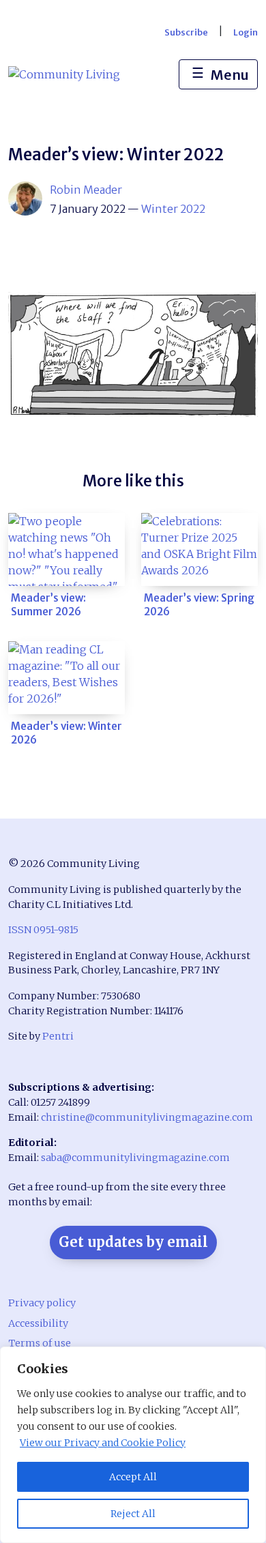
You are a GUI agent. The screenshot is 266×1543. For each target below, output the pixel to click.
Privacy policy (42, 1303)
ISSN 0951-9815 (43, 930)
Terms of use (39, 1343)
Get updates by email (133, 1241)
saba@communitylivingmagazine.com (135, 1157)
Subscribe (186, 32)
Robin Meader (86, 189)
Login (245, 32)
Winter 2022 (173, 209)
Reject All (133, 1514)
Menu (220, 73)
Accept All (133, 1477)
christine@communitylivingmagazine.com (147, 1117)
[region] (133, 1445)
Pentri (58, 1036)
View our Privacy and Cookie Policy (103, 1443)
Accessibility (38, 1323)
